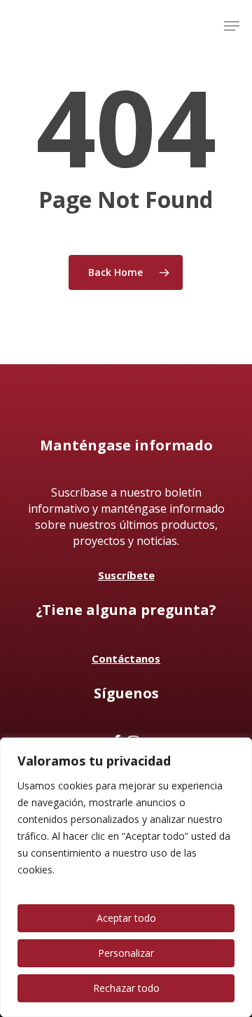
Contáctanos (126, 658)
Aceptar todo (126, 918)
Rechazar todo (126, 988)
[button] (231, 26)
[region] (126, 877)
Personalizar (126, 953)
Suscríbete (126, 575)
